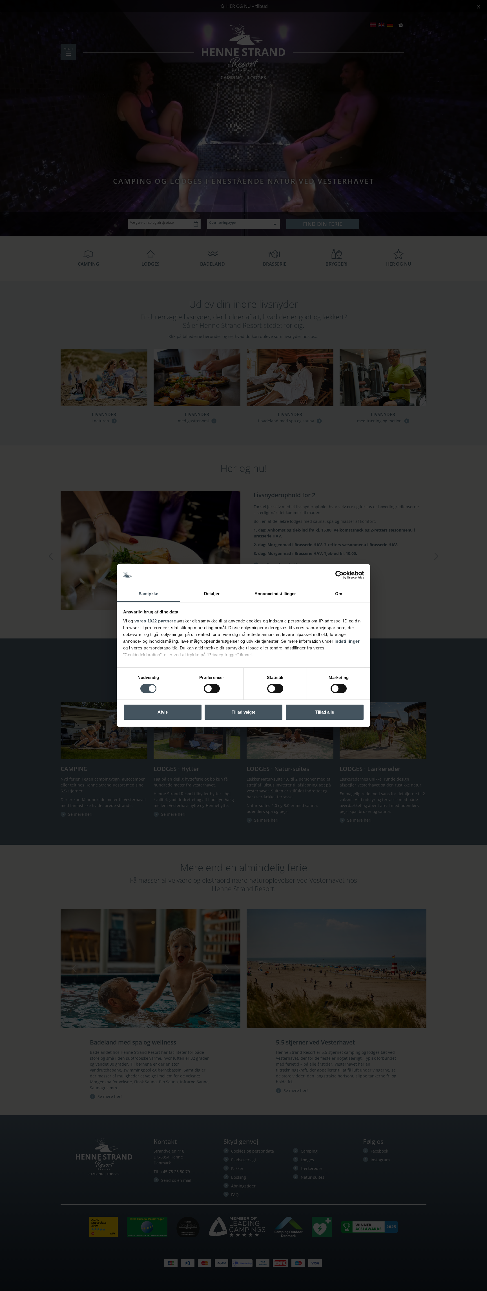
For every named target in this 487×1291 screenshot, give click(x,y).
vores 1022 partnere (155, 620)
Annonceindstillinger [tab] (275, 593)
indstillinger (347, 641)
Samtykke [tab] (148, 593)
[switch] (212, 688)
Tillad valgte (243, 712)
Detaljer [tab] (212, 593)
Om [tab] (338, 593)
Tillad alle (324, 712)
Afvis (163, 712)
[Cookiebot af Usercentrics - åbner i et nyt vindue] (339, 575)
